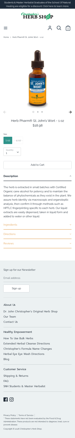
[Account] (49, 26)
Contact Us (10, 322)
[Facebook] (5, 399)
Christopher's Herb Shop (31, 429)
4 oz (18, 140)
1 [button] (33, 112)
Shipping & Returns (15, 376)
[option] (37, 75)
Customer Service (14, 369)
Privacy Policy (9, 415)
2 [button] (37, 111)
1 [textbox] (6, 153)
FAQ (5, 381)
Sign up (16, 288)
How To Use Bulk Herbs (18, 338)
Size (5, 134)
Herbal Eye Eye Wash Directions (23, 354)
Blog (6, 359)
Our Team (9, 317)
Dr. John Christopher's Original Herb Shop (30, 311)
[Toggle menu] (5, 28)
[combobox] (12, 152)
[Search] (58, 26)
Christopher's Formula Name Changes (27, 349)
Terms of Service (25, 415)
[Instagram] (11, 399)
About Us (9, 305)
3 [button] (42, 111)
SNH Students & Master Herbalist (24, 386)
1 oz (8, 140)
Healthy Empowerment (17, 332)
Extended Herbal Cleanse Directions (26, 344)
